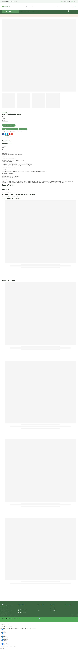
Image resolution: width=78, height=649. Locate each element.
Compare (23, 129)
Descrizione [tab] (7, 141)
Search (57, 6)
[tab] (40, 135)
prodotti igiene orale (11, 131)
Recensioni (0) (7, 136)
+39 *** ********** (72, 13)
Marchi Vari (4, 112)
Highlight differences (7, 626)
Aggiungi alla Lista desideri (10, 129)
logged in (9, 196)
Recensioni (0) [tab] (8, 185)
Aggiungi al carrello (9, 125)
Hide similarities (6, 624)
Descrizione (7, 135)
